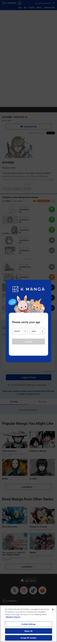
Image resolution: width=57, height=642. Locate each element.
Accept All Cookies (28, 638)
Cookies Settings (28, 624)
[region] (28, 623)
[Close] (53, 609)
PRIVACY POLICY (13, 617)
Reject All (28, 631)
